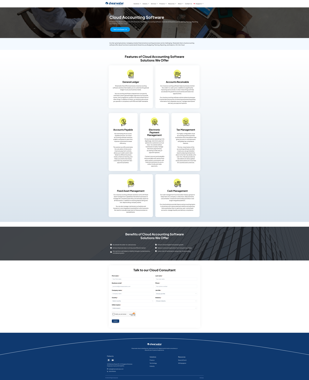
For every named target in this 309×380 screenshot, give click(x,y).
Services (153, 4)
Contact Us (188, 4)
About (180, 4)
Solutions (136, 4)
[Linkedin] (108, 360)
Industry (145, 4)
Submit (115, 321)
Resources (171, 4)
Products (162, 4)
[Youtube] (112, 360)
